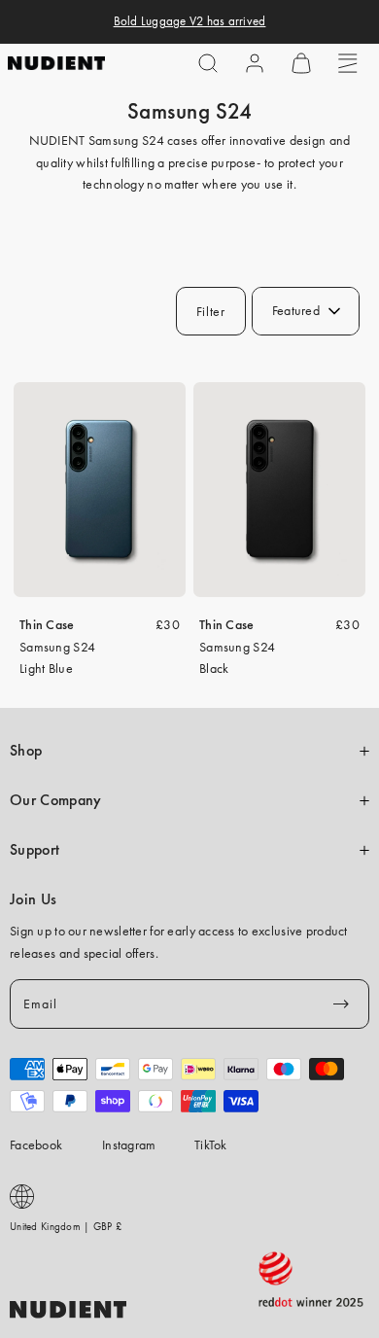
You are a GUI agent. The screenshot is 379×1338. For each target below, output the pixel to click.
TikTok (210, 1144)
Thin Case (47, 624)
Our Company (55, 800)
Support (34, 850)
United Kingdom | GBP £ (65, 1226)
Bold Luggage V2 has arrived (190, 21)
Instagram (129, 1144)
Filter (210, 311)
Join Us (33, 899)
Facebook (36, 1144)
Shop (26, 750)
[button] (208, 63)
